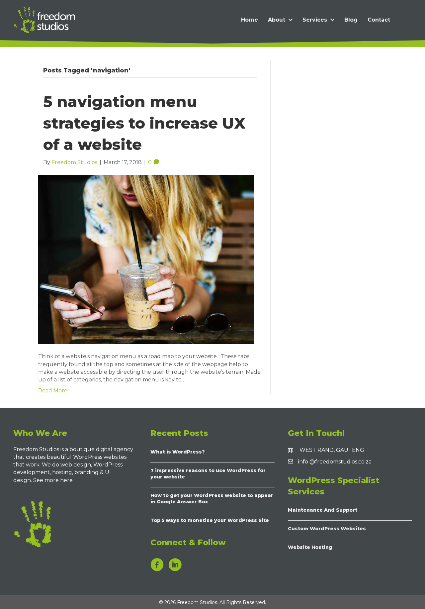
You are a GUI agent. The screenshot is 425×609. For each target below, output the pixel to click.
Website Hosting (310, 547)
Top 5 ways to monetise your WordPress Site (209, 520)
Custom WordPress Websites (327, 529)
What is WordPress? (177, 452)
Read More (52, 390)
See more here (53, 480)
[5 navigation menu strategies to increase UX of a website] (146, 259)
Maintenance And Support (322, 510)
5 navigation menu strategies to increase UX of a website (144, 123)
